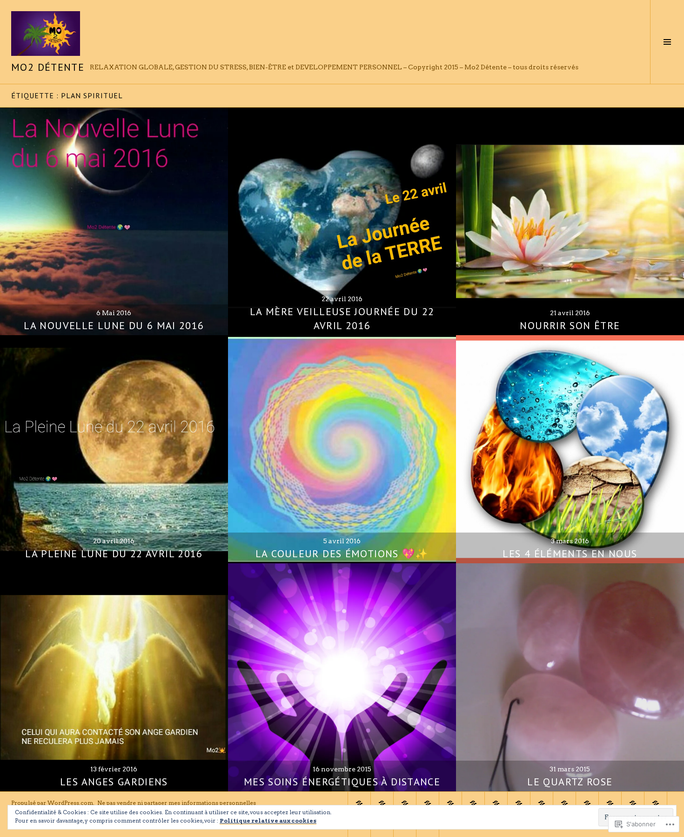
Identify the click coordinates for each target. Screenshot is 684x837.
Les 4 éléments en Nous (570, 553)
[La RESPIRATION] (587, 803)
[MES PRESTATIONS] (382, 803)
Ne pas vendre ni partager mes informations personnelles (176, 802)
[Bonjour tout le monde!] (405, 803)
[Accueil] (359, 803)
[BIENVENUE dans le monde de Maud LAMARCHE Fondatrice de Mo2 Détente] (450, 803)
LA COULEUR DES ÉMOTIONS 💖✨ (342, 553)
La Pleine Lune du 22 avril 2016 (114, 553)
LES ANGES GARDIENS (114, 781)
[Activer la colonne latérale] (667, 42)
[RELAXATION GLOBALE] (519, 803)
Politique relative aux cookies (268, 820)
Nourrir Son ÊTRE (570, 325)
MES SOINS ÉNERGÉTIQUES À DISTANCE (342, 781)
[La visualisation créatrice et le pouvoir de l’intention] (655, 803)
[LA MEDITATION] (610, 803)
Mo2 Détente (47, 67)
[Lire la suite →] (114, 222)
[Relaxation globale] (541, 803)
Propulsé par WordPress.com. (52, 802)
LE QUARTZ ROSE (569, 781)
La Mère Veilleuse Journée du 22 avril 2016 (342, 318)
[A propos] (427, 803)
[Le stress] (564, 803)
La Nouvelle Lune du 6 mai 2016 (114, 325)
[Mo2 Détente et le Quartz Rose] (473, 803)
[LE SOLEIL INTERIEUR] (633, 803)
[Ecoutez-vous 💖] (496, 803)
